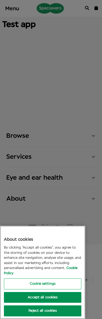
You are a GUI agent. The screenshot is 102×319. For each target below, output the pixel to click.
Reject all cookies (42, 310)
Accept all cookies (42, 297)
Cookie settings (42, 283)
